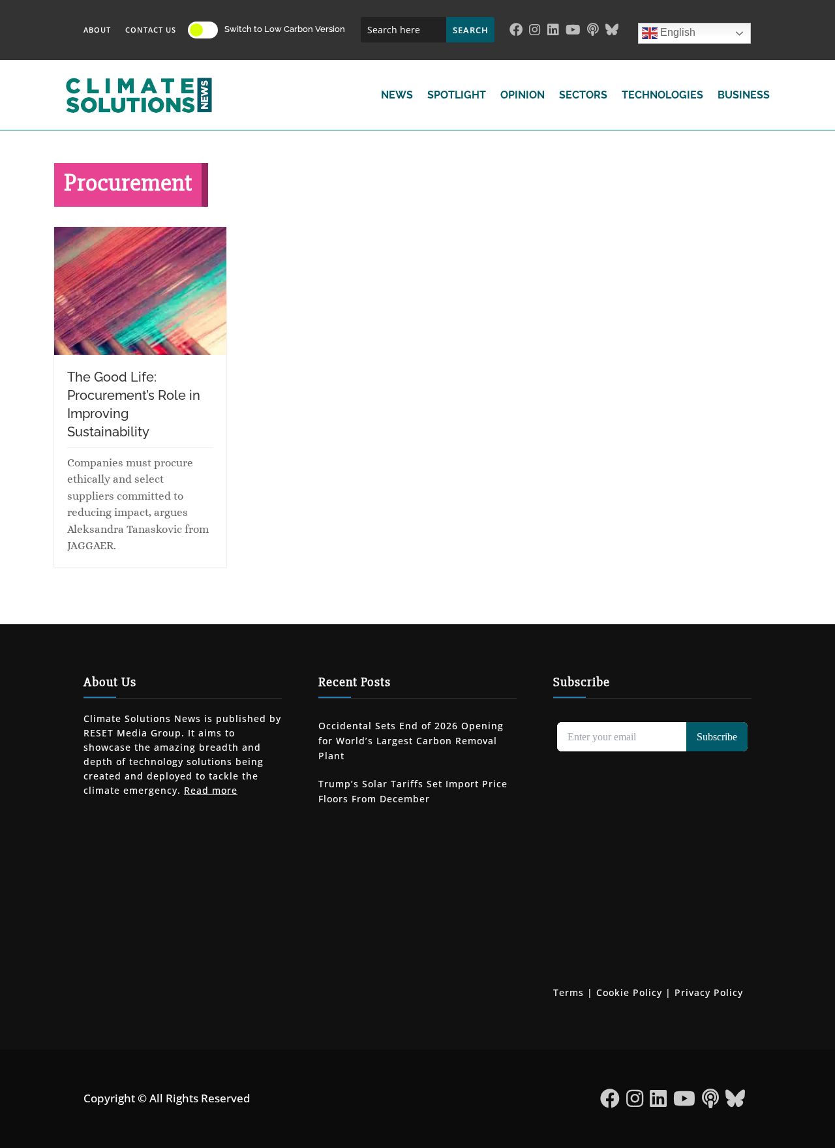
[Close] (497, 474)
